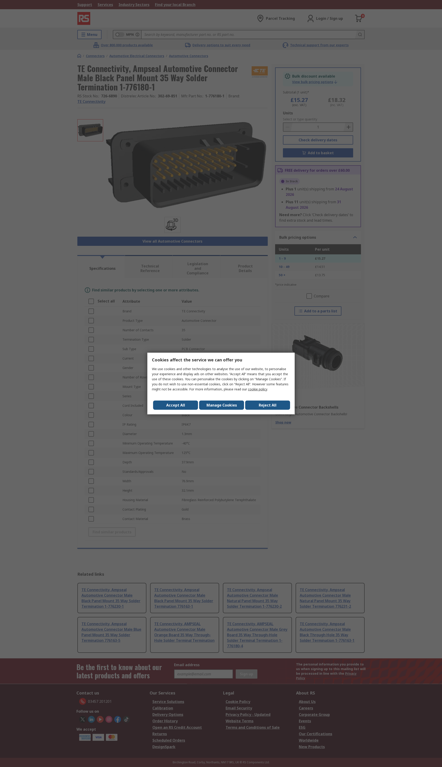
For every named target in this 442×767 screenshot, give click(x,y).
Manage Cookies (221, 405)
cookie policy (257, 389)
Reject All (267, 405)
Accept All (175, 405)
